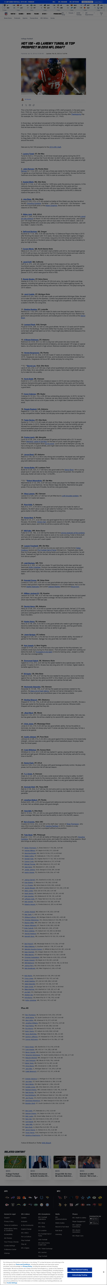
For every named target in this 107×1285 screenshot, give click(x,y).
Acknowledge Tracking (79, 1275)
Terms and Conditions (23, 1264)
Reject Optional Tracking (80, 1269)
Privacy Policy (27, 1266)
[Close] (103, 1272)
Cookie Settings (12, 1283)
